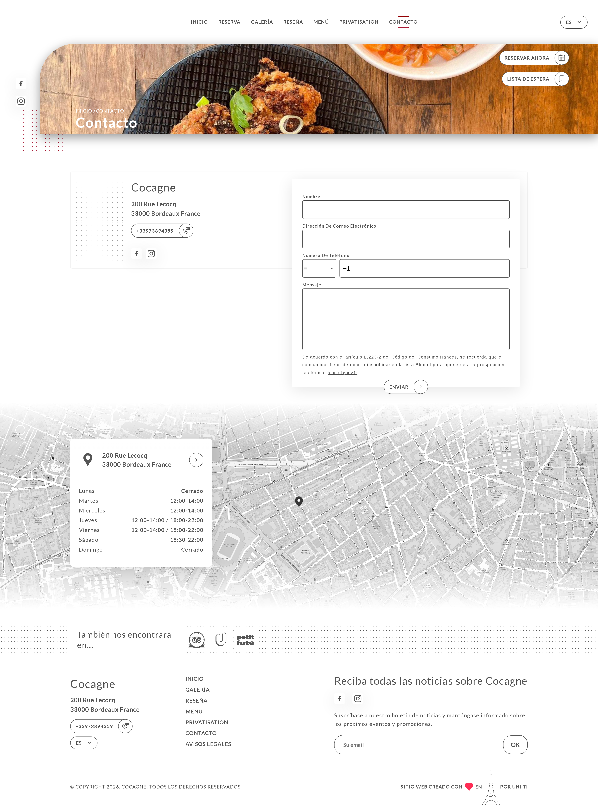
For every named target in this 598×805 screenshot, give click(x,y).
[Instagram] (21, 101)
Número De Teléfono (326, 255)
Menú (321, 22)
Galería (262, 22)
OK (515, 744)
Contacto (403, 22)
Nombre (311, 196)
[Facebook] (21, 83)
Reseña (293, 22)
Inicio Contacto (100, 110)
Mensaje (311, 284)
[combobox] (319, 268)
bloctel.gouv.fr (342, 372)
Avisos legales (208, 744)
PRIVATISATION (359, 22)
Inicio (199, 22)
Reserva (229, 22)
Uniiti (520, 786)
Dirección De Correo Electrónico (339, 226)
